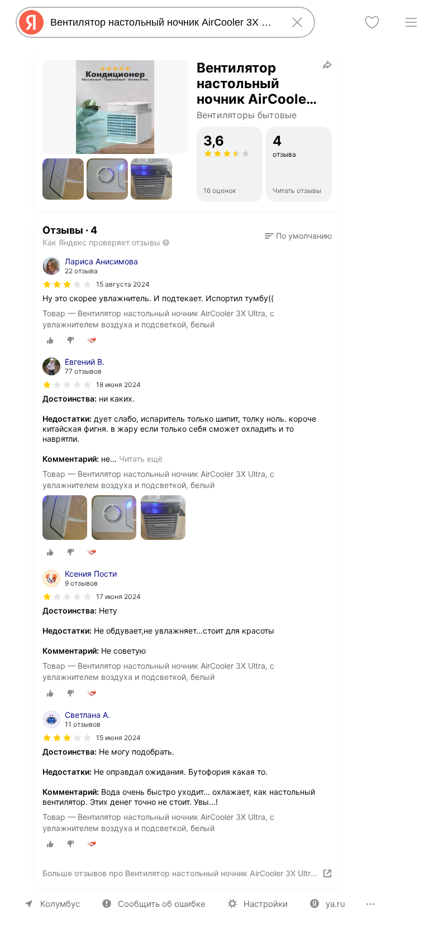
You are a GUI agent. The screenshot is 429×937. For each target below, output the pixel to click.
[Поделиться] (327, 64)
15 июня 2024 (118, 737)
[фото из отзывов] (64, 518)
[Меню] (411, 22)
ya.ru (335, 904)
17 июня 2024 (118, 596)
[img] (67, 284)
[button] (63, 179)
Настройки (266, 904)
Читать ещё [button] (141, 458)
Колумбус (60, 904)
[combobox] (163, 22)
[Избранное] (372, 22)
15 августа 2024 (123, 284)
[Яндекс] (31, 22)
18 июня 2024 (118, 384)
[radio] (50, 340)
